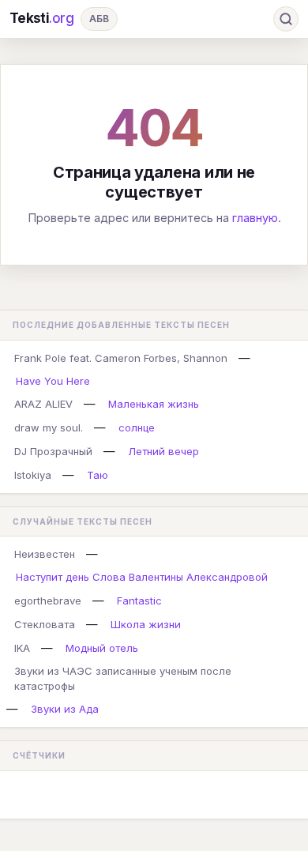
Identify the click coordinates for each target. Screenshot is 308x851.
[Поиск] (286, 19)
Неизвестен (44, 554)
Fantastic (139, 600)
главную (255, 217)
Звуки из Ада (65, 708)
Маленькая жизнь (153, 403)
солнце (136, 427)
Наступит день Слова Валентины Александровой (142, 576)
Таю (97, 475)
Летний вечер (163, 451)
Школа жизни (146, 624)
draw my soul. (48, 427)
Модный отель (102, 648)
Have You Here (53, 381)
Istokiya (32, 475)
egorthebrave (47, 600)
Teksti (41, 18)
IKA (22, 648)
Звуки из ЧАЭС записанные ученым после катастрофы (122, 678)
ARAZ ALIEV (43, 403)
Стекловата (44, 624)
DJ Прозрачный (53, 451)
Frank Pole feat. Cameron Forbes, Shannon (120, 358)
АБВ (99, 18)
